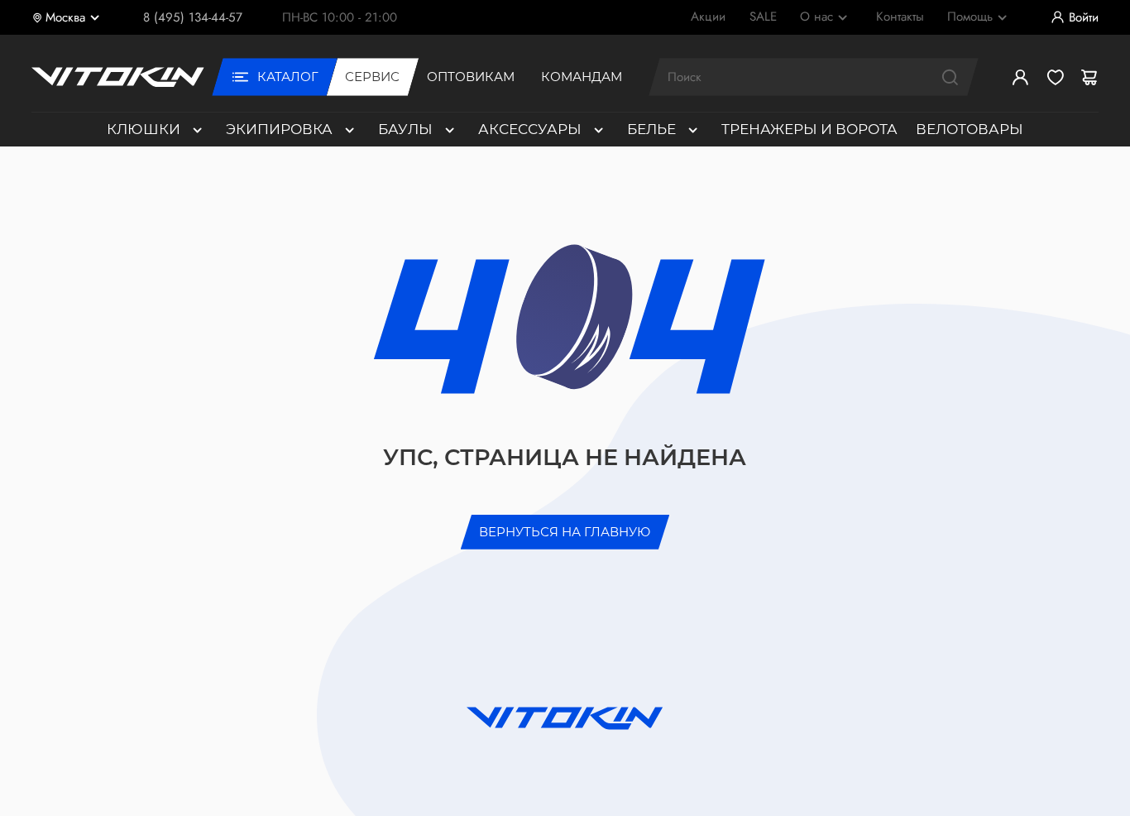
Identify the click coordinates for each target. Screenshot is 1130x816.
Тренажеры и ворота (809, 128)
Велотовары (969, 128)
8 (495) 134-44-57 (192, 17)
